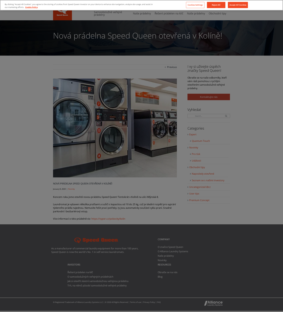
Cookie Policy (31, 7)
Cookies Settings (195, 5)
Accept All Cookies (237, 5)
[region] (141, 5)
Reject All (216, 5)
